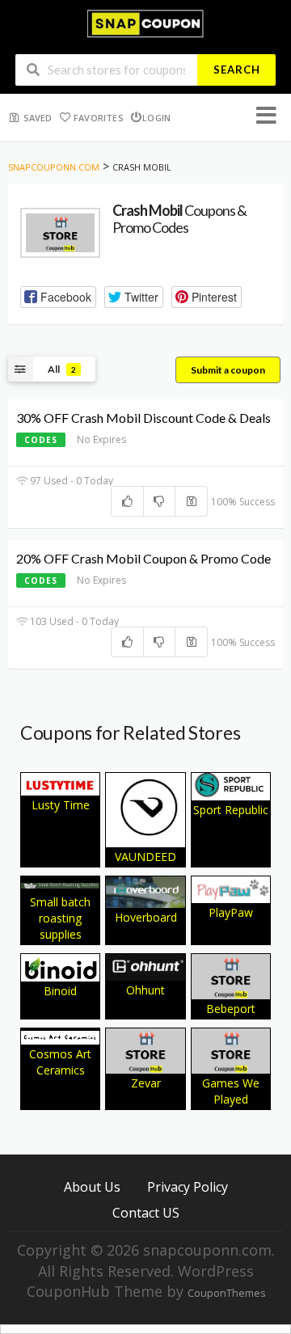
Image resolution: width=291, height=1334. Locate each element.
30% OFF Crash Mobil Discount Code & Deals (143, 417)
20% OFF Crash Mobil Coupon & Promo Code (143, 558)
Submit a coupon (228, 370)
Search (236, 69)
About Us (92, 1186)
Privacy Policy (187, 1186)
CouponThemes (226, 1293)
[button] (58, 297)
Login (156, 118)
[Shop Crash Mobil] (60, 233)
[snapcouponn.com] (145, 22)
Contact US (145, 1212)
